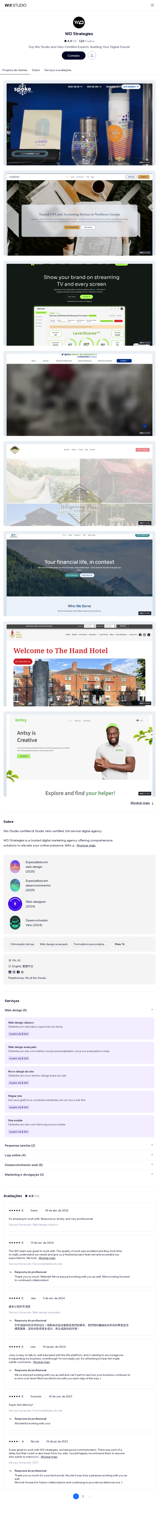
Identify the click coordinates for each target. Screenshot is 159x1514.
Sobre (36, 70)
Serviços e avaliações (57, 70)
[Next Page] (90, 1496)
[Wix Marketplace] (15, 5)
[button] (79, 122)
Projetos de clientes (14, 70)
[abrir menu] (152, 5)
